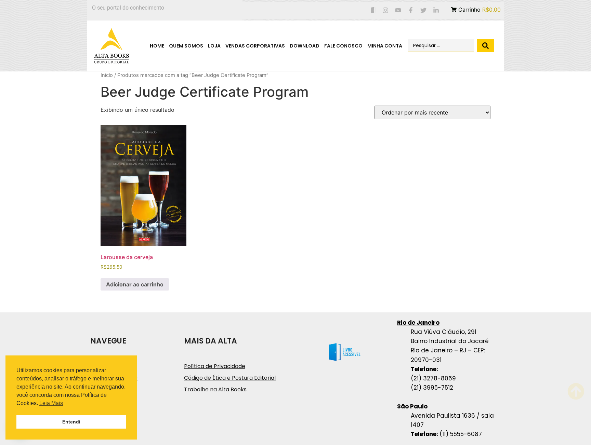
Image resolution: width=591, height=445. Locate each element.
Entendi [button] (71, 421)
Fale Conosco (343, 45)
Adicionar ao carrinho (134, 284)
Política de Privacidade (214, 366)
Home (157, 45)
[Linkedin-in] (436, 10)
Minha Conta (384, 45)
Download (304, 45)
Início (107, 75)
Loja (214, 45)
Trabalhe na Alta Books (215, 389)
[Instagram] (386, 10)
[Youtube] (398, 10)
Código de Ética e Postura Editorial (230, 378)
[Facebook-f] (411, 10)
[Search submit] (485, 45)
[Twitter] (423, 10)
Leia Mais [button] (51, 403)
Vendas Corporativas (255, 45)
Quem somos (186, 45)
